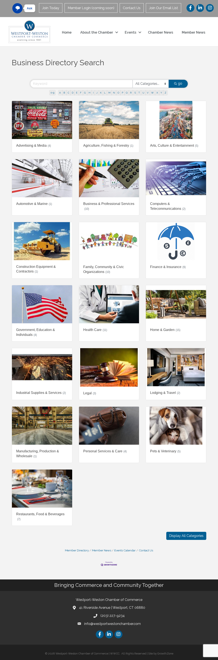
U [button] (143, 92)
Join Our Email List (163, 8)
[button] (186, 536)
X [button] (157, 92)
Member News (193, 32)
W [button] (152, 92)
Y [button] (161, 92)
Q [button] (127, 92)
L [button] (105, 92)
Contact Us (132, 8)
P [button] (122, 92)
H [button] (89, 92)
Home (67, 32)
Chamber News (160, 32)
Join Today (50, 8)
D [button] (72, 92)
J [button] (97, 92)
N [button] (114, 92)
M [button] (109, 92)
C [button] (68, 92)
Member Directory (77, 550)
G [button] (85, 92)
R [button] (131, 92)
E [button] (76, 92)
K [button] (101, 92)
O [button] (118, 92)
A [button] (60, 92)
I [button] (93, 92)
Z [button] (165, 92)
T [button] (139, 92)
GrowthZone (165, 653)
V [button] (148, 92)
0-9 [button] (52, 92)
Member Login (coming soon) (91, 8)
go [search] (180, 83)
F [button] (81, 92)
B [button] (64, 92)
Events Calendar (125, 550)
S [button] (135, 92)
